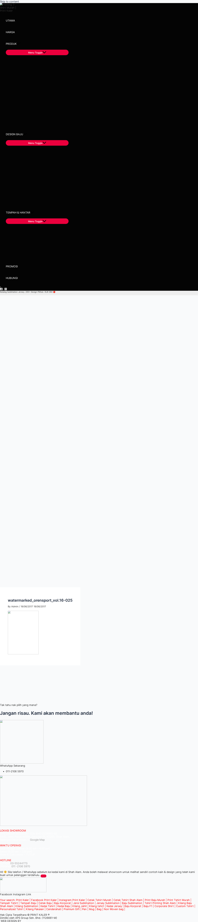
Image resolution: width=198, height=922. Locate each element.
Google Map (37, 839)
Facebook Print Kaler (44, 900)
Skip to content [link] (9, 1)
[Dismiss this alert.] (43, 876)
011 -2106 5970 (20, 866)
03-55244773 (18, 863)
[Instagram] (5, 289)
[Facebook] (1, 289)
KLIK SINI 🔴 (50, 292)
